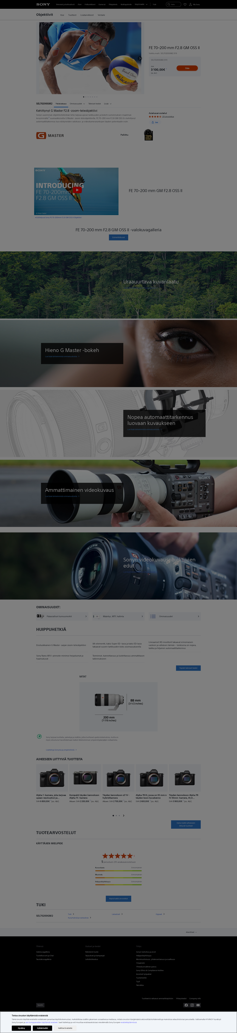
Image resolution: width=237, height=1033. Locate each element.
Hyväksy (21, 1028)
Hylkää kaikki (42, 1028)
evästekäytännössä (129, 1022)
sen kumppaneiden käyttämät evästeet (42, 1022)
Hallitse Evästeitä (65, 1028)
